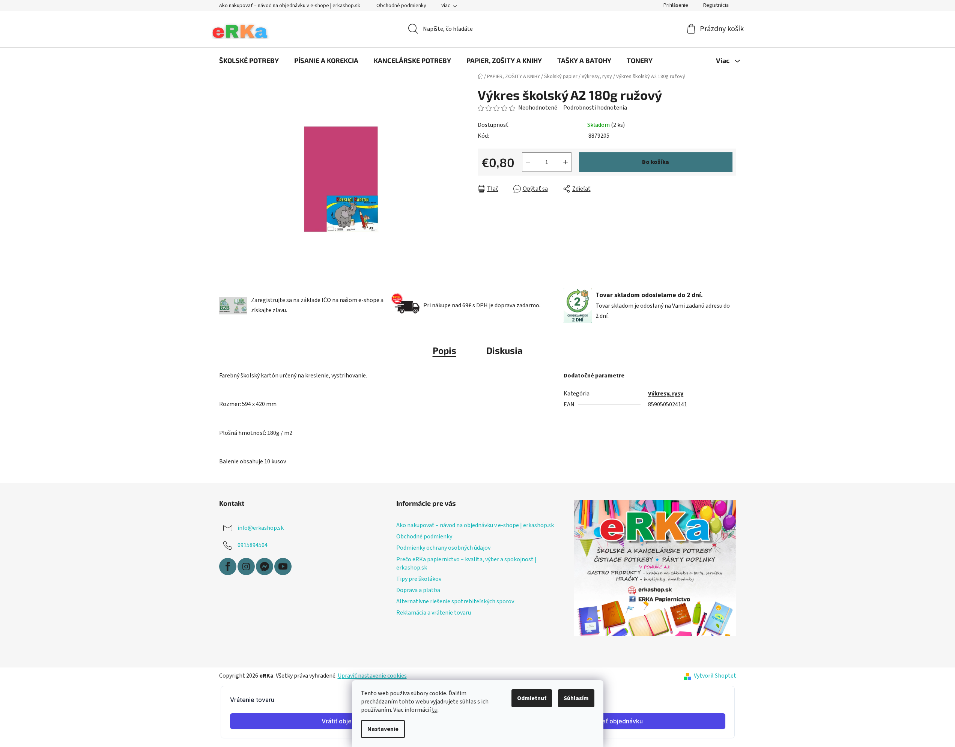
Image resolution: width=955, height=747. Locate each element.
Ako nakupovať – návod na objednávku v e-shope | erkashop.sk (289, 5)
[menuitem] (249, 60)
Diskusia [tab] (504, 350)
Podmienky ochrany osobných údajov (443, 548)
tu (435, 710)
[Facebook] (227, 566)
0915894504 (253, 545)
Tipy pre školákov (418, 579)
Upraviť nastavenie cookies (372, 676)
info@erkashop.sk (261, 528)
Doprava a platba (418, 590)
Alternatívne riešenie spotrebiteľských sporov (455, 601)
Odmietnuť (531, 698)
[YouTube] (283, 566)
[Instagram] (246, 566)
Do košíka (655, 162)
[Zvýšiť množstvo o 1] (565, 162)
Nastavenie (383, 729)
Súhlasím (576, 698)
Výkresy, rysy (665, 393)
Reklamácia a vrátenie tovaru (433, 613)
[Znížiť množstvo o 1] (528, 162)
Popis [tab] (444, 350)
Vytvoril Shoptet (715, 676)
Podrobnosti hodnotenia (595, 108)
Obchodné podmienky (401, 5)
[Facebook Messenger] (264, 566)
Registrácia (716, 5)
